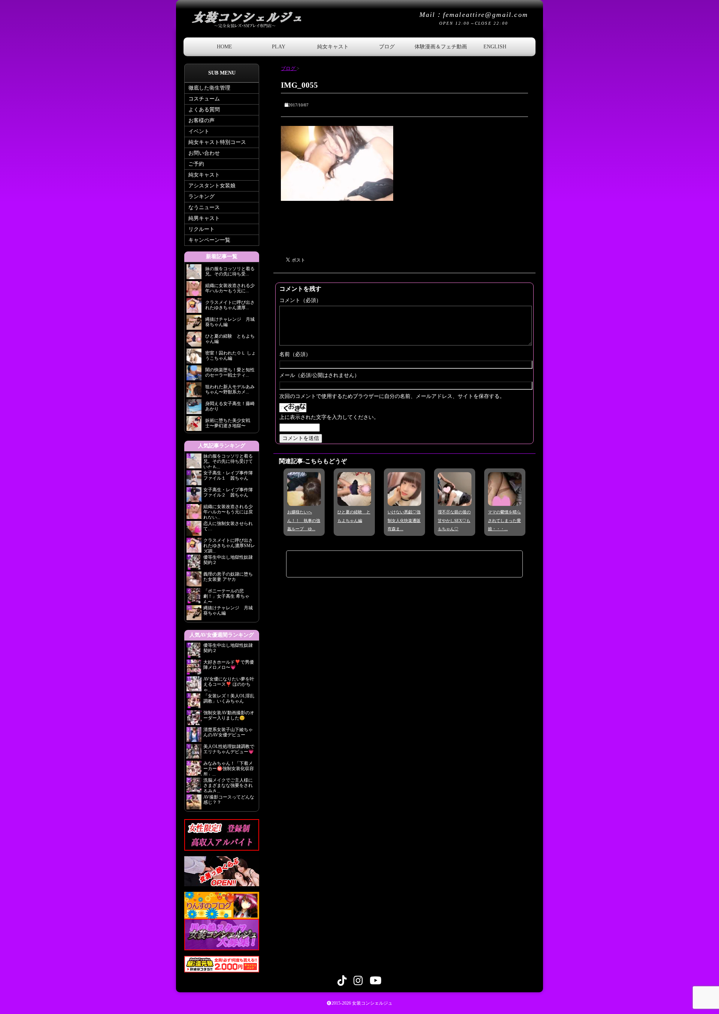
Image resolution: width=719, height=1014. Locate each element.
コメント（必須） (300, 300)
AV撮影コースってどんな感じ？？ (228, 799)
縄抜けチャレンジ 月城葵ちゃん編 (228, 610)
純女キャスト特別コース (217, 142)
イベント (198, 131)
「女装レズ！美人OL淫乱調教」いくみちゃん (228, 698)
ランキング (201, 196)
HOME (224, 46)
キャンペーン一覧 (209, 240)
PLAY (278, 46)
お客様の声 (201, 120)
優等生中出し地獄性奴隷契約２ (228, 560)
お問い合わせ (204, 153)
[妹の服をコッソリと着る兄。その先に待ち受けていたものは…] (193, 274)
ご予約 (196, 164)
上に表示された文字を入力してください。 (329, 417)
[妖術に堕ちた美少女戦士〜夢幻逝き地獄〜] (193, 425)
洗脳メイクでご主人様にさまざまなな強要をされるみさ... (228, 785)
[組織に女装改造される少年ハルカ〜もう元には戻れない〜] (193, 290)
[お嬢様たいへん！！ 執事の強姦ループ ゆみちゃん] (304, 500)
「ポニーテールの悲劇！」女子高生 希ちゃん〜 (226, 595)
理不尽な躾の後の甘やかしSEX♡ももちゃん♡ (454, 520)
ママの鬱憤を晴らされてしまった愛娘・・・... (504, 520)
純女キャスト (333, 46)
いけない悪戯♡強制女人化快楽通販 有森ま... (404, 520)
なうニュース (204, 207)
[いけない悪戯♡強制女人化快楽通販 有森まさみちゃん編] (404, 500)
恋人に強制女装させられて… (228, 526)
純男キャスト (204, 218)
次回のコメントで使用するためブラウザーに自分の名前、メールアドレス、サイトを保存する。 (392, 396)
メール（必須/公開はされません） (319, 375)
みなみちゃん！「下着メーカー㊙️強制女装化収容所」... (228, 768)
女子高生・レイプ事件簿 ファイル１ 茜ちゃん (228, 475)
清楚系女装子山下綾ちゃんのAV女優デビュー (228, 732)
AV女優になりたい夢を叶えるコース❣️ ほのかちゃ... (228, 683)
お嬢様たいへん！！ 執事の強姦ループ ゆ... (303, 520)
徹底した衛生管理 (209, 88)
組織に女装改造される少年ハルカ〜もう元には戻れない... (228, 511)
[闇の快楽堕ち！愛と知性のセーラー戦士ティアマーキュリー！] (193, 375)
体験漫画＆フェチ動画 (441, 46)
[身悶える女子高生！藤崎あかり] (193, 408)
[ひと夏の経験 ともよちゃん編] (354, 500)
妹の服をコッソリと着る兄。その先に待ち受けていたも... (228, 460)
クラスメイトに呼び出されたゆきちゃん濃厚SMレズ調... (229, 545)
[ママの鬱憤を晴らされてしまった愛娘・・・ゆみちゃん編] (505, 500)
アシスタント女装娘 (212, 185)
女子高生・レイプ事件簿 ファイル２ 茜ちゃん (228, 492)
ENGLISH (494, 46)
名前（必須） (295, 354)
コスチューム (204, 99)
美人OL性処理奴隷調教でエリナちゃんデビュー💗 (228, 749)
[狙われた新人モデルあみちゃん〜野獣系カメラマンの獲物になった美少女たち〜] (193, 392)
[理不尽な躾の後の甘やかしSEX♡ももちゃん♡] (454, 500)
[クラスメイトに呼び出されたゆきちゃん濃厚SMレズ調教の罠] (193, 307)
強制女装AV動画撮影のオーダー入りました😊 (228, 715)
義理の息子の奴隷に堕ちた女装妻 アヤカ (228, 576)
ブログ (387, 46)
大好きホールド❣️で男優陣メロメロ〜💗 (228, 665)
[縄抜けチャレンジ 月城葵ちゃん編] (193, 324)
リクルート (201, 229)
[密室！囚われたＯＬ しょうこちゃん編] (193, 358)
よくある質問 (204, 109)
